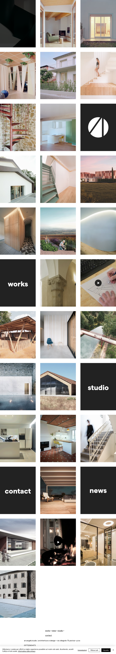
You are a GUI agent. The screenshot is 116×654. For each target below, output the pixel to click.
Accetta (106, 650)
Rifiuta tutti (94, 650)
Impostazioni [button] (82, 650)
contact (48, 635)
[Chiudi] (113, 650)
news (54, 630)
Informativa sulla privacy (26, 651)
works (47, 630)
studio (60, 630)
